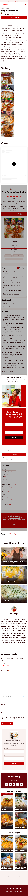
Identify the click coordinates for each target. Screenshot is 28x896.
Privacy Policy (16, 879)
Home (2, 8)
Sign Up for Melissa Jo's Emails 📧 (13, 696)
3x (22, 267)
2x (20, 267)
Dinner (8, 8)
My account (19, 876)
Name (3, 704)
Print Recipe (7, 214)
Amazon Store (9, 876)
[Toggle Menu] (25, 4)
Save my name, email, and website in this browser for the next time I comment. (14, 718)
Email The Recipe (20, 214)
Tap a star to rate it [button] (15, 518)
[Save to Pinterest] (10, 534)
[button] (8, 196)
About (22, 878)
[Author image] (1, 13)
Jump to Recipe (14, 17)
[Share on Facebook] (7, 534)
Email (14, 429)
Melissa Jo (5, 13)
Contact (15, 878)
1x (18, 267)
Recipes (4, 8)
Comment (5, 671)
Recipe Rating (5, 663)
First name (14, 420)
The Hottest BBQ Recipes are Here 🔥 (14, 1)
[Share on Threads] (14, 534)
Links (8, 879)
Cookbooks (7, 878)
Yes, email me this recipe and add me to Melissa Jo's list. (14, 459)
